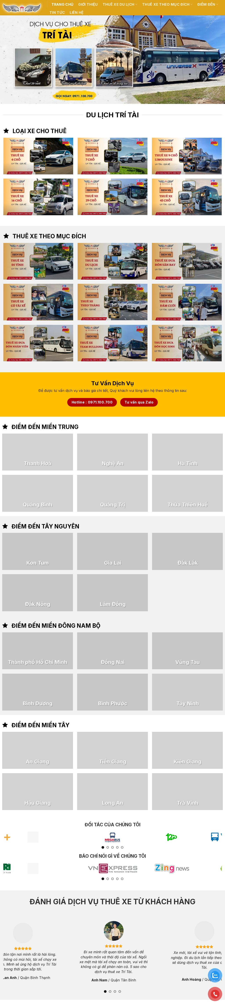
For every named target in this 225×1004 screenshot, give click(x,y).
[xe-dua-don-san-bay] (187, 261)
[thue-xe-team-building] (112, 343)
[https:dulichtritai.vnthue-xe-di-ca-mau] (128, 791)
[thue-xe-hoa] (187, 302)
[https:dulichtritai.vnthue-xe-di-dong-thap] (128, 750)
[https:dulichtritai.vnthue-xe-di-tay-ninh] (187, 692)
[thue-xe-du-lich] (112, 261)
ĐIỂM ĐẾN (206, 4)
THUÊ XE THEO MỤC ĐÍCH (166, 4)
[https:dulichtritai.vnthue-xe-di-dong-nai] (112, 650)
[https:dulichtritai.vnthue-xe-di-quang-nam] (122, 452)
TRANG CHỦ (62, 4)
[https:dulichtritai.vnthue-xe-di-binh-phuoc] (112, 692)
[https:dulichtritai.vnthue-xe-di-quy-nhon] (48, 493)
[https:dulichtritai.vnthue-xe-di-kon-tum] (37, 551)
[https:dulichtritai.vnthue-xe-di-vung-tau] (187, 650)
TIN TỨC (57, 12)
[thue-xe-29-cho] (112, 197)
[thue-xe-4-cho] (38, 156)
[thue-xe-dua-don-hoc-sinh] (187, 343)
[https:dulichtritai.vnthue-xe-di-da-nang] (48, 452)
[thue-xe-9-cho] (187, 156)
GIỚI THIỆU (88, 4)
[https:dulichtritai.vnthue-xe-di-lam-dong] (112, 592)
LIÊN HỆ (76, 12)
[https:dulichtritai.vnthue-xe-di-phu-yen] (122, 493)
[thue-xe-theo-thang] (112, 302)
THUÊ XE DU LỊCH (118, 4)
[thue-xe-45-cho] (187, 197)
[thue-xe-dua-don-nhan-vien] (38, 343)
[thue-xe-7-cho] (112, 156)
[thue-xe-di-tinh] (38, 261)
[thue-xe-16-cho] (38, 197)
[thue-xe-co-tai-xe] (38, 302)
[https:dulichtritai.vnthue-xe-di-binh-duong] (37, 692)
